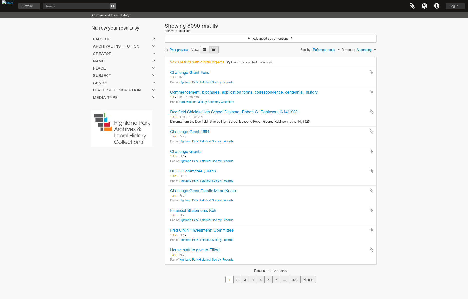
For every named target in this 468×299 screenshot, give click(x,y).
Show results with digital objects (251, 62)
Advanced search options (271, 38)
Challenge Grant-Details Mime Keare (203, 190)
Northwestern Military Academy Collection (206, 102)
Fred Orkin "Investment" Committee (202, 230)
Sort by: (306, 49)
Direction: (348, 49)
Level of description (117, 89)
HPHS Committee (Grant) (193, 171)
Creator (102, 53)
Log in (454, 5)
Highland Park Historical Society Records (206, 82)
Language (424, 6)
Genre (100, 82)
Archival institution (116, 45)
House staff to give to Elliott (195, 250)
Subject (102, 75)
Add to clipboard (371, 72)
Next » (308, 279)
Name (99, 60)
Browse (27, 5)
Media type (105, 96)
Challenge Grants (185, 151)
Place (99, 67)
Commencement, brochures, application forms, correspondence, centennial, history (244, 92)
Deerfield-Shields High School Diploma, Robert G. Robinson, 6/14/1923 (234, 112)
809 (294, 279)
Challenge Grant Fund (189, 72)
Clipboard (412, 6)
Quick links (436, 6)
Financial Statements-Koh (193, 210)
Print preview (178, 49)
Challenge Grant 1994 (189, 131)
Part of (101, 38)
